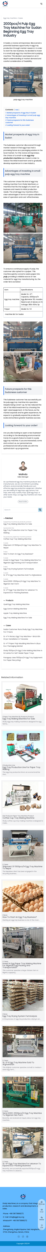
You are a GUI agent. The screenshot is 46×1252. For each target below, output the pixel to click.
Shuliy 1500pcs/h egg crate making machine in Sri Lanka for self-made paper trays (22, 651)
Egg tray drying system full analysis (18, 569)
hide (16, 110)
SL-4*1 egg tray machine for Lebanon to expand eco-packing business (20, 591)
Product (28, 522)
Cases (6, 543)
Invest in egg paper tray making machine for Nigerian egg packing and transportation (22, 561)
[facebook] (23, 1237)
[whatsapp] (27, 1237)
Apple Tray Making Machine (15, 613)
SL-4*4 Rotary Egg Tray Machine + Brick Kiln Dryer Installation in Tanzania (21, 637)
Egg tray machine (10, 18)
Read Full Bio (23, 501)
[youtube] (19, 1237)
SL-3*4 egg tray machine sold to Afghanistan (22, 575)
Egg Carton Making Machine (15, 609)
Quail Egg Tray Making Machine (16, 604)
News (5, 552)
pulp (5, 276)
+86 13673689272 (16, 1213)
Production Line (9, 528)
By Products (22, 522)
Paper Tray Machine (10, 522)
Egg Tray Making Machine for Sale (17, 524)
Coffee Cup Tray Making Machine (17, 539)
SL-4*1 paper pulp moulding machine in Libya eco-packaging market (21, 644)
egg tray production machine (18, 156)
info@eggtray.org (16, 1217)
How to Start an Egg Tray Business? (18, 554)
